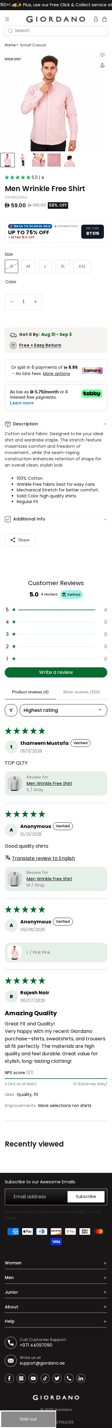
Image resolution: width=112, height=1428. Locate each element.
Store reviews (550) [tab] (81, 691)
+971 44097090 (36, 1345)
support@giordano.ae (42, 1363)
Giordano (63, 1409)
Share (24, 540)
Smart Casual (33, 45)
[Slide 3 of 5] (38, 160)
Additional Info (29, 519)
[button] (18, 177)
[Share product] (102, 65)
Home (10, 45)
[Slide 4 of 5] (54, 160)
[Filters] (11, 710)
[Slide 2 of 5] (23, 160)
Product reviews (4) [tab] (30, 691)
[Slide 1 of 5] (7, 160)
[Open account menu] (96, 19)
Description (25, 424)
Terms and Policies (56, 1422)
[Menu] (7, 19)
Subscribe (86, 1196)
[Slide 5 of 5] (69, 160)
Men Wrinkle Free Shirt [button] (49, 783)
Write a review (56, 672)
